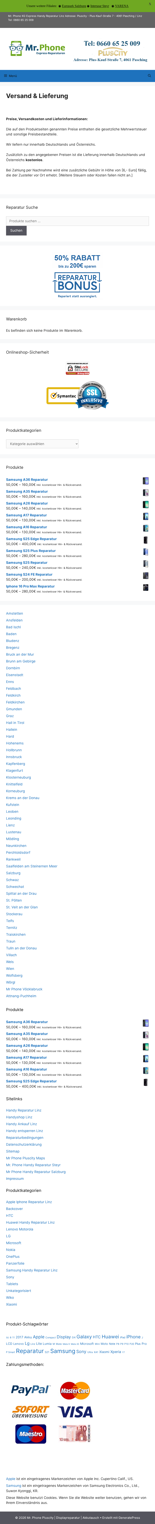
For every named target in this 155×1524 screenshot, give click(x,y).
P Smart (10, 1352)
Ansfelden (14, 620)
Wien (10, 969)
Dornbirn (13, 668)
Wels (10, 962)
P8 (117, 1343)
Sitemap (12, 1151)
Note (112, 1343)
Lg (27, 1343)
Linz (32, 1343)
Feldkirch (13, 695)
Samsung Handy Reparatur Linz (32, 1270)
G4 (73, 1337)
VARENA (122, 6)
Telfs (10, 921)
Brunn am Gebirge (21, 661)
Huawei (110, 1337)
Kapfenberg (15, 764)
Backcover (14, 1209)
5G (7, 1337)
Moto (104, 1344)
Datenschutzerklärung (24, 1144)
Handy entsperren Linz (24, 1131)
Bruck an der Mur (20, 654)
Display (64, 1336)
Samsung (62, 1351)
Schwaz (12, 880)
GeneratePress (129, 1518)
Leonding (13, 818)
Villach (11, 955)
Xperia (115, 1352)
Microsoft (13, 1243)
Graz (10, 716)
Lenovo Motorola (19, 1229)
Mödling (12, 839)
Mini (97, 1343)
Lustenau (13, 832)
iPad (122, 1337)
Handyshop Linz (19, 1117)
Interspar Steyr (99, 6)
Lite (39, 1344)
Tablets (12, 1284)
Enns (10, 682)
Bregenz (12, 648)
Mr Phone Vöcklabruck (24, 989)
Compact (50, 1337)
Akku (28, 1337)
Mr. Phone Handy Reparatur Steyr (33, 1165)
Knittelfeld (14, 784)
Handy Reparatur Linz (23, 1110)
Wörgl (10, 982)
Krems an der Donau (22, 798)
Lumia (47, 1344)
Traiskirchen (16, 934)
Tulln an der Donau (21, 948)
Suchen (16, 230)
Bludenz (12, 641)
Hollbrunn (14, 750)
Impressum (15, 1179)
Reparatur (30, 1350)
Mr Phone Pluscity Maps (25, 1158)
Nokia (10, 1250)
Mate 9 (66, 1344)
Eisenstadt (14, 675)
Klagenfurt (14, 771)
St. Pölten (14, 900)
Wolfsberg (14, 975)
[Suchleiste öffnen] (149, 76)
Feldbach (13, 689)
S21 (47, 1352)
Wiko (10, 1298)
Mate (59, 1343)
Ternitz (11, 928)
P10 (126, 1343)
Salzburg (13, 873)
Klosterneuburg (18, 777)
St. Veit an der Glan (22, 907)
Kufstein (12, 805)
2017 (19, 1337)
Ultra (90, 1352)
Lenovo (18, 1344)
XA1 (96, 1352)
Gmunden (14, 709)
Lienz (10, 825)
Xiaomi (11, 1304)
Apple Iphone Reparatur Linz (29, 1202)
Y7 (123, 1352)
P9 (121, 1343)
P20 (132, 1343)
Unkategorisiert (18, 1291)
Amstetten (14, 613)
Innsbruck (14, 757)
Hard (10, 736)
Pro (144, 1344)
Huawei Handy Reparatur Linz (30, 1222)
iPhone (133, 1336)
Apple (38, 1336)
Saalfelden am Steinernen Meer (31, 866)
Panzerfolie (15, 1263)
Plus (138, 1344)
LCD (9, 1344)
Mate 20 (75, 1344)
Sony (10, 1277)
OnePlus (13, 1257)
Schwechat (15, 887)
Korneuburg (15, 791)
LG (8, 1236)
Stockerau (14, 914)
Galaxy (84, 1337)
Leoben (12, 812)
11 (13, 1337)
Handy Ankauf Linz (21, 1124)
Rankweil (13, 859)
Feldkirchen (15, 702)
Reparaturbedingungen (24, 1138)
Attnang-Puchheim (21, 996)
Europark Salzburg (74, 6)
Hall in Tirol (15, 723)
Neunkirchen (16, 846)
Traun (10, 941)
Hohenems (15, 743)
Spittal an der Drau (21, 893)
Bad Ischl (13, 627)
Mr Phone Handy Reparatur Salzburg (36, 1172)
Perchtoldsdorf (18, 853)
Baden (11, 634)
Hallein (11, 730)
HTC (9, 1216)
